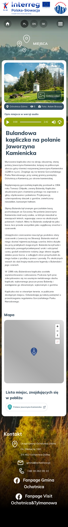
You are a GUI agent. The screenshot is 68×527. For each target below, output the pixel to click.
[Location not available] (57, 341)
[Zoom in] (57, 326)
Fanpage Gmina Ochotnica (38, 483)
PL (24, 23)
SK (43, 23)
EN (34, 23)
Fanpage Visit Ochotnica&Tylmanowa (34, 499)
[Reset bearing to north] (57, 335)
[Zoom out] (57, 331)
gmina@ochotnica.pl (38, 462)
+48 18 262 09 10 (38, 470)
